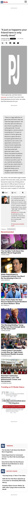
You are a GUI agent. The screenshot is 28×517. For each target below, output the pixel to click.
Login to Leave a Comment (14, 406)
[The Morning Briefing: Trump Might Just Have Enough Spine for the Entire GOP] (14, 316)
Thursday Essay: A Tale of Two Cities (14, 475)
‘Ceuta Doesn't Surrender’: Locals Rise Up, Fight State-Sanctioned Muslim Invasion (12, 352)
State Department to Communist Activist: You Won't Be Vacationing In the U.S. (13, 276)
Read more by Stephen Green (17, 224)
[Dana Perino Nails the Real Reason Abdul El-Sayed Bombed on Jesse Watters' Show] (14, 290)
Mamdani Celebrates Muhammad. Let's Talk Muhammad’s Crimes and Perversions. (11, 378)
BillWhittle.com (15, 212)
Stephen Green (5, 38)
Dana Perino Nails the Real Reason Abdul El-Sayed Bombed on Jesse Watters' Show (14, 301)
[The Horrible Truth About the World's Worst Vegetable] (14, 242)
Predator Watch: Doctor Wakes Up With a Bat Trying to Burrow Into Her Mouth (13, 487)
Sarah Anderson (5, 280)
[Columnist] (6, 199)
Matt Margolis (5, 305)
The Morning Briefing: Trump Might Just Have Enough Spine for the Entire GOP (13, 327)
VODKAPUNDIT (11, 229)
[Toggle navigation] (25, 1)
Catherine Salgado (6, 356)
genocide (3, 97)
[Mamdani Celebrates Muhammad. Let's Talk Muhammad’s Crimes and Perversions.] (14, 366)
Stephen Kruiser (5, 330)
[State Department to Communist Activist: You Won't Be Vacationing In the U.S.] (14, 265)
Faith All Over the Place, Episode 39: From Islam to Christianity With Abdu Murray (14, 480)
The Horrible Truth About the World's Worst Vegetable (12, 252)
